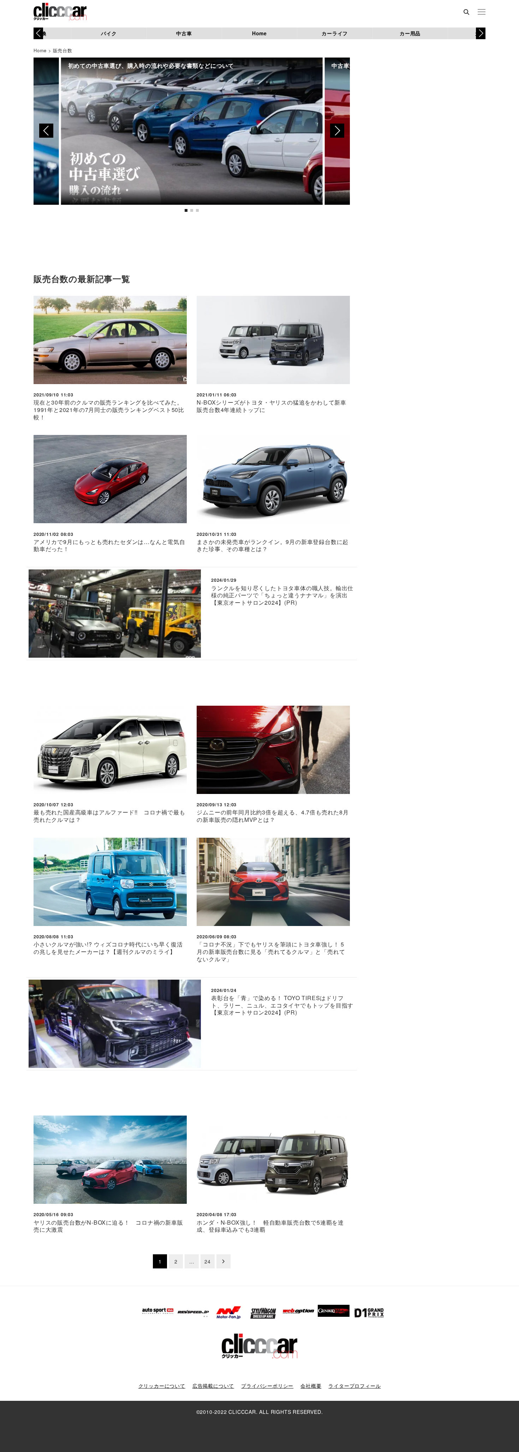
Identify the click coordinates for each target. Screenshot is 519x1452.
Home (259, 33)
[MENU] (481, 12)
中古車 (184, 33)
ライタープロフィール (354, 1385)
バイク (109, 33)
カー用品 (410, 33)
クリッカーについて (161, 1385)
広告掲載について (213, 1385)
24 (207, 1261)
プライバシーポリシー (267, 1385)
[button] (480, 33)
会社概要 (310, 1385)
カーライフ (335, 33)
